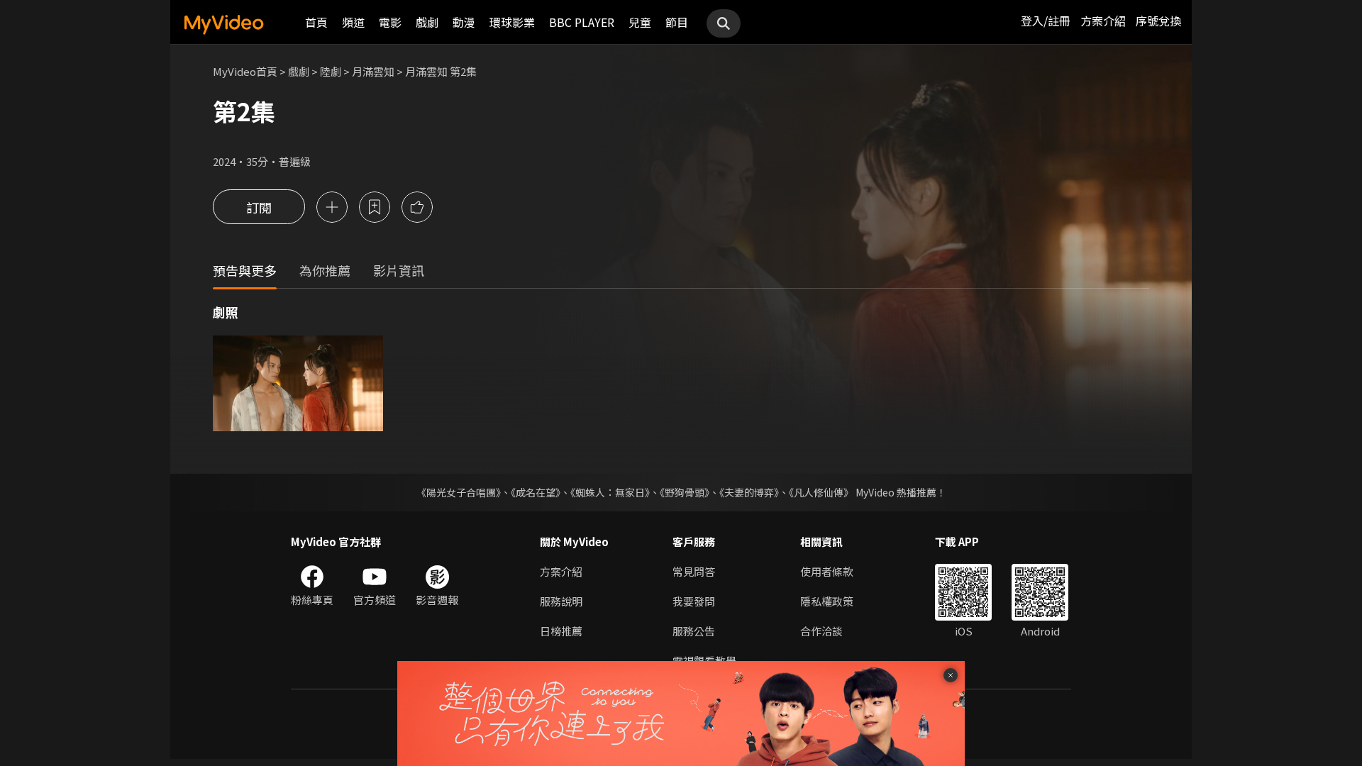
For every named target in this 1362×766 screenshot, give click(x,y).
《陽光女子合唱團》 (458, 492)
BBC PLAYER (581, 21)
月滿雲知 (373, 71)
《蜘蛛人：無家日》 (610, 492)
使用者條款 (826, 571)
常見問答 (693, 571)
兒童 (640, 21)
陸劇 (330, 71)
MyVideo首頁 (245, 71)
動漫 (464, 21)
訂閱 (259, 207)
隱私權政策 (826, 601)
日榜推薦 (561, 630)
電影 (390, 21)
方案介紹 (1103, 20)
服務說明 (561, 601)
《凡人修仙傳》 (821, 492)
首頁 (316, 21)
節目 (676, 21)
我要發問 (693, 601)
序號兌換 (1158, 20)
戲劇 (427, 21)
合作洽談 (821, 630)
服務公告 (693, 630)
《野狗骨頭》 (684, 492)
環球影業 (512, 21)
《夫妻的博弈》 (749, 492)
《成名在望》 (535, 492)
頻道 (353, 21)
